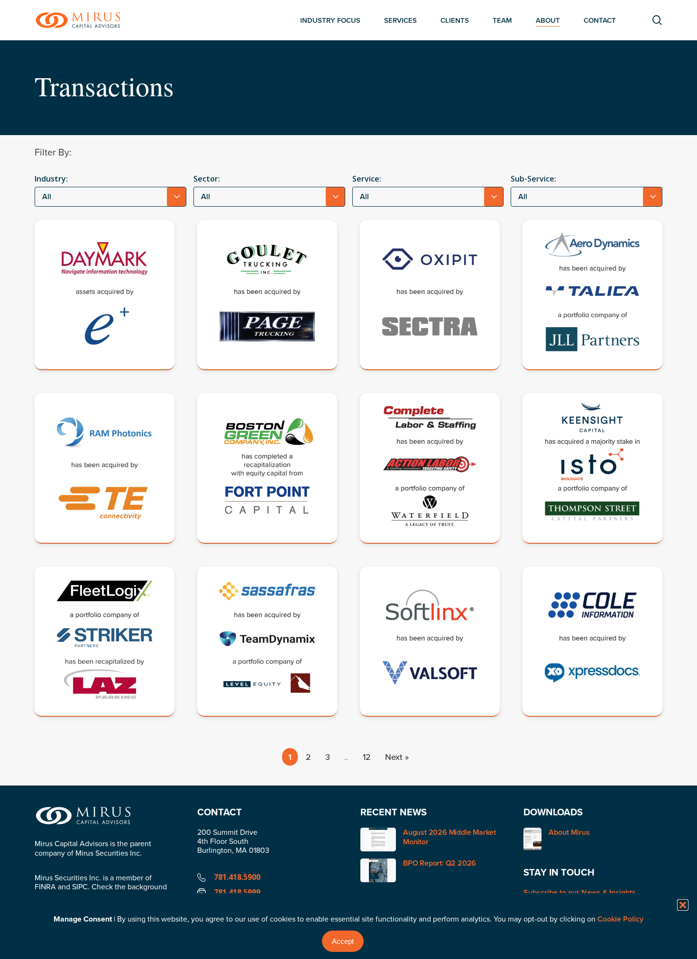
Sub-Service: (533, 179)
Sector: (206, 179)
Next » (397, 757)
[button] (683, 905)
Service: (366, 179)
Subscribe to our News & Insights (579, 892)
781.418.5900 (237, 877)
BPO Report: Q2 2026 (439, 863)
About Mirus (569, 833)
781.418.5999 (237, 892)
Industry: (51, 179)
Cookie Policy (620, 918)
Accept (343, 941)
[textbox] (110, 196)
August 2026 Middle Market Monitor (449, 837)
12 (367, 757)
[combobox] (110, 197)
